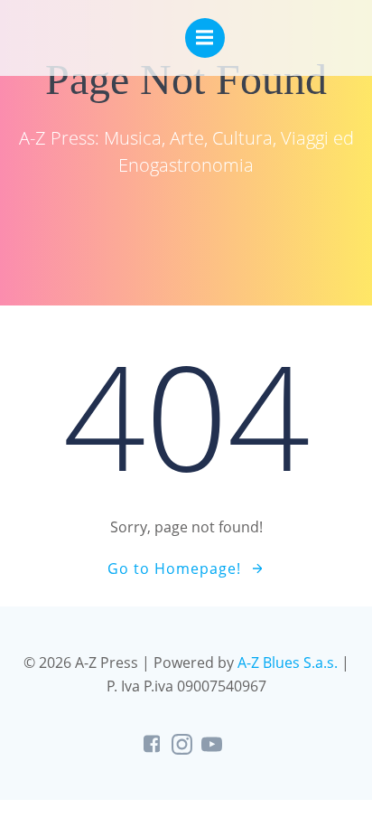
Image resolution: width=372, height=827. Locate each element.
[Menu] (205, 38)
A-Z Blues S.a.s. (287, 662)
